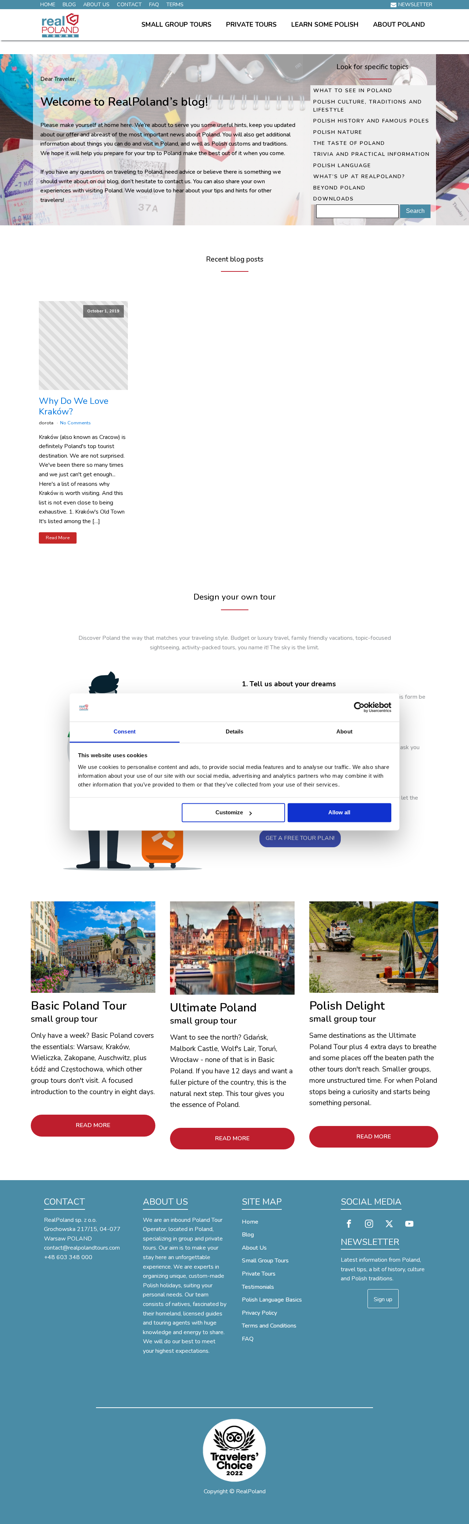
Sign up (383, 1299)
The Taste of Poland (349, 143)
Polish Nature (337, 132)
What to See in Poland (352, 90)
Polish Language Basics (272, 1300)
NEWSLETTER (415, 4)
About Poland (399, 24)
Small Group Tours (176, 24)
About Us (96, 4)
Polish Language (342, 165)
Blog (69, 4)
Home (47, 4)
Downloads (333, 198)
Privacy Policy (259, 1313)
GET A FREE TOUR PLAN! (300, 838)
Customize (229, 813)
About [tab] (344, 731)
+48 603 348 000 (68, 1257)
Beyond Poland (339, 187)
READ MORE (93, 1125)
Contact (129, 4)
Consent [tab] (125, 731)
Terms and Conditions (269, 1326)
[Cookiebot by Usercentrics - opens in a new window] (359, 707)
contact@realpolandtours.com (82, 1248)
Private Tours (251, 24)
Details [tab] (235, 731)
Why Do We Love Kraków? (73, 406)
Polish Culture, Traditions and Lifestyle (367, 105)
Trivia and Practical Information (371, 154)
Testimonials (258, 1287)
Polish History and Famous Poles (371, 120)
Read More (58, 537)
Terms (175, 4)
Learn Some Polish (324, 24)
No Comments (75, 423)
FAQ (154, 4)
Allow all (339, 813)
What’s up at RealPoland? (359, 176)
